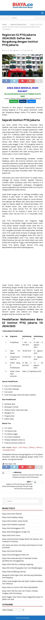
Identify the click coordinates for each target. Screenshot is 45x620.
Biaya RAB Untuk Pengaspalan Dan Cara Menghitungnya (22, 568)
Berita (39, 447)
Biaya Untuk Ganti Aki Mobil (12, 551)
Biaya (15, 447)
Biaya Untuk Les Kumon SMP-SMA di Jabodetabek (20, 587)
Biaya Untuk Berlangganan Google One (16, 532)
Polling (31, 447)
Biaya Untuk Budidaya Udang (12, 517)
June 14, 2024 (8, 50)
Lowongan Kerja (9, 450)
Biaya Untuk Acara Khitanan (12, 514)
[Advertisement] (22, 266)
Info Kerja (23, 447)
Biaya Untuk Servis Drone (11, 535)
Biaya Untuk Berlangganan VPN (13, 528)
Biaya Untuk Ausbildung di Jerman (14, 572)
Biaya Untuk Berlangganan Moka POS (15, 555)
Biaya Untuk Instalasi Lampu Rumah (15, 521)
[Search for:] (22, 18)
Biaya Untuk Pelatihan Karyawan (13, 525)
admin (17, 50)
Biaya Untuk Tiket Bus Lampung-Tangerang (17, 564)
